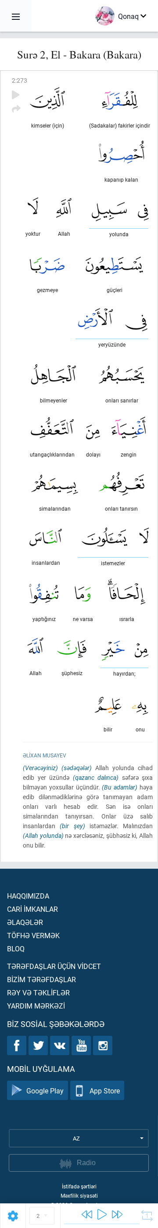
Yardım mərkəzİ (36, 1005)
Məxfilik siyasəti (79, 1195)
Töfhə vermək (33, 935)
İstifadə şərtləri (79, 1186)
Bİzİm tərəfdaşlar (41, 979)
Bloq (16, 948)
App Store (105, 1090)
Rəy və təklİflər (38, 992)
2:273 (19, 80)
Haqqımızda (28, 895)
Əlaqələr (25, 922)
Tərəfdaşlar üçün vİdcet (54, 966)
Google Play (45, 1090)
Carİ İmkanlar (32, 909)
